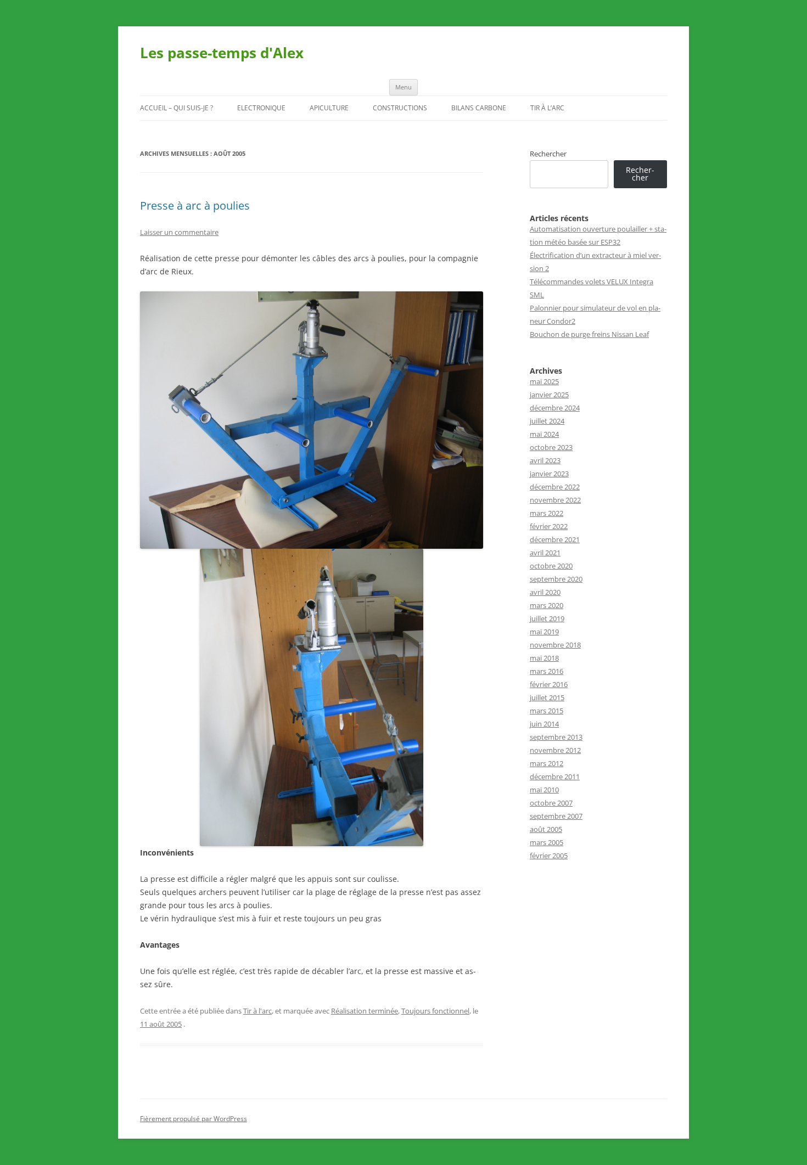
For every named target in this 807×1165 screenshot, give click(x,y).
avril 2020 (545, 592)
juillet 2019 (547, 618)
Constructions (400, 107)
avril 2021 (545, 553)
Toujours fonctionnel (435, 1011)
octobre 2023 (551, 447)
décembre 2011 (555, 776)
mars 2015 (546, 711)
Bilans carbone (478, 107)
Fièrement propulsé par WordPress (193, 1118)
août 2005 (546, 829)
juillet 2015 (547, 697)
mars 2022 (546, 513)
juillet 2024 (547, 421)
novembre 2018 (555, 645)
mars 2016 (546, 671)
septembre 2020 (556, 579)
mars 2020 (546, 605)
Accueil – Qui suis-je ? (176, 107)
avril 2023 (545, 460)
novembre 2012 (555, 750)
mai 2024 (544, 434)
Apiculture (329, 107)
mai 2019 (544, 632)
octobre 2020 (551, 566)
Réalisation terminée (364, 1011)
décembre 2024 (555, 408)
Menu (403, 87)
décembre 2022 (555, 487)
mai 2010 (544, 790)
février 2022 (549, 526)
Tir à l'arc (257, 1011)
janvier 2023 (549, 474)
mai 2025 (544, 381)
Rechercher (548, 154)
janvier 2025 (549, 394)
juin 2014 (544, 724)
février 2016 (549, 684)
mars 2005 (546, 842)
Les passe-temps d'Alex (222, 53)
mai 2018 (544, 658)
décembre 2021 (555, 539)
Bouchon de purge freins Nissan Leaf (589, 334)
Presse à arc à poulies (195, 205)
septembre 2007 (556, 816)
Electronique (261, 107)
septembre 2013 (556, 737)
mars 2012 (546, 763)
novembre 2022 (555, 500)
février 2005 (549, 855)
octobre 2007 (551, 803)
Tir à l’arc (547, 107)
